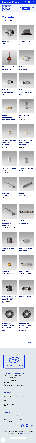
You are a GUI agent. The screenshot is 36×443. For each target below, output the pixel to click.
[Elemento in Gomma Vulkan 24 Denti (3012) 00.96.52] (26, 314)
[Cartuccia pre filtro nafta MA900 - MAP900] (26, 131)
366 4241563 (11, 405)
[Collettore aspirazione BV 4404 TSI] (9, 211)
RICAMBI (26, 8)
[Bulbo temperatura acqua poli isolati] (9, 106)
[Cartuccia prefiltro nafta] (9, 158)
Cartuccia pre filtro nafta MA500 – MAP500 (9, 143)
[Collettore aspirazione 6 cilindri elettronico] (26, 184)
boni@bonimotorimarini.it (15, 397)
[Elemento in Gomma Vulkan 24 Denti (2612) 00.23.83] (9, 314)
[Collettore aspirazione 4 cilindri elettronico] (9, 184)
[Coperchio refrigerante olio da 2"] (9, 262)
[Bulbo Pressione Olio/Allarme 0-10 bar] (9, 80)
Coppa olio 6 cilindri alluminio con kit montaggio (26, 274)
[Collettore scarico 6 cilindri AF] (26, 211)
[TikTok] (33, 2)
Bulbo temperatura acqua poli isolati (8, 117)
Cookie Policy (22, 438)
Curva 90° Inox (25, 297)
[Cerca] (20, 8)
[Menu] (33, 8)
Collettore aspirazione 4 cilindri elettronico (9, 195)
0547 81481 (10, 401)
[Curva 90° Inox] (26, 287)
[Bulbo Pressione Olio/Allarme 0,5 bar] (26, 80)
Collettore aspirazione (8, 200)
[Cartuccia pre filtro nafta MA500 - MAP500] (9, 131)
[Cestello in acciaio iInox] (26, 158)
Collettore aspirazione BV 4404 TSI (7, 223)
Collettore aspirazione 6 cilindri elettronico (26, 195)
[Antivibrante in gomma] (26, 32)
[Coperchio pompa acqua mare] (26, 239)
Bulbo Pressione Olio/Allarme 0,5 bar (25, 92)
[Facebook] (25, 2)
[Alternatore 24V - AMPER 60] (9, 32)
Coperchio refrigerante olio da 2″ (8, 274)
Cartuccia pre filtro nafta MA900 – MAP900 (26, 143)
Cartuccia (22, 119)
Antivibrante (22, 46)
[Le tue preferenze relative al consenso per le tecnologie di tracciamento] (3, 440)
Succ (29, 342)
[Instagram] (29, 2)
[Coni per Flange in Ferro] (9, 239)
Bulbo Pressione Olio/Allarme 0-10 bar (9, 92)
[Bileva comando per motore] (9, 57)
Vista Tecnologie (25, 433)
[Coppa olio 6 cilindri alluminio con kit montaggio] (26, 262)
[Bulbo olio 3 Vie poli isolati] (26, 57)
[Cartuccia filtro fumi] (26, 106)
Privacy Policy (14, 438)
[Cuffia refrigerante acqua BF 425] (9, 287)
